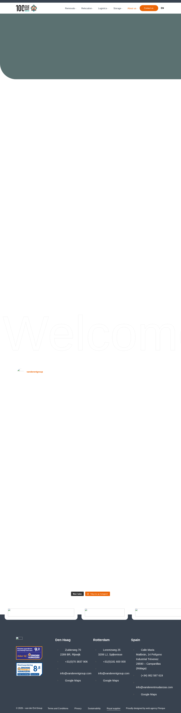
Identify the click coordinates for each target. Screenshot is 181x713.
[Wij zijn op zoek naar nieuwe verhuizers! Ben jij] (146, 416)
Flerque (161, 708)
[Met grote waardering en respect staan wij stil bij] (35, 483)
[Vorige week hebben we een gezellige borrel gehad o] (72, 405)
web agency (151, 708)
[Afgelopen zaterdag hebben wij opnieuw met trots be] (109, 416)
